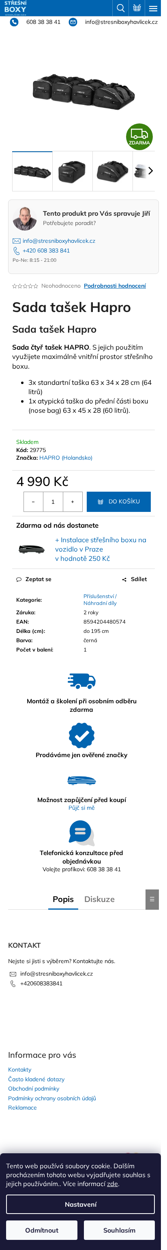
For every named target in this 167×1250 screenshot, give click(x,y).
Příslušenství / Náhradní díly (100, 599)
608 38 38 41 (42, 21)
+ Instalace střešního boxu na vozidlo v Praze (100, 549)
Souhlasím (119, 1230)
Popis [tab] (63, 899)
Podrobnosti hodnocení (115, 285)
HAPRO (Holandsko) (65, 457)
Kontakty (19, 1069)
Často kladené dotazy (36, 1079)
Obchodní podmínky (33, 1088)
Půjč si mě (82, 807)
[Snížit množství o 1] (33, 501)
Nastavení (80, 1204)
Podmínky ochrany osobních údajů (52, 1098)
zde (112, 1184)
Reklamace (22, 1107)
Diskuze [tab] (99, 899)
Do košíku (124, 501)
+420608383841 (41, 983)
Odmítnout (41, 1230)
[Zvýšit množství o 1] (72, 501)
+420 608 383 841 (46, 250)
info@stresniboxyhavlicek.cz (121, 21)
